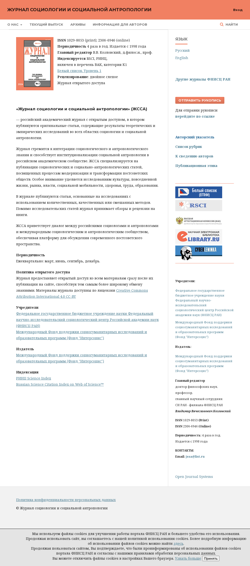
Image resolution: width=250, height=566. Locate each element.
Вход (238, 10)
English (181, 57)
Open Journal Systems (194, 476)
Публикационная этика (196, 165)
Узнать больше (188, 558)
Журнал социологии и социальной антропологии (79, 9)
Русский (182, 50)
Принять (211, 558)
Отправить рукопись (199, 100)
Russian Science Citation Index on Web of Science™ (60, 384)
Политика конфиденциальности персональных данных (66, 499)
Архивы (77, 24)
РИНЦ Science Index (33, 378)
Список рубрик (188, 146)
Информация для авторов (120, 24)
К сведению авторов (194, 156)
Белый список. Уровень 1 (79, 70)
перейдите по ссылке (195, 116)
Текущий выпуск (46, 24)
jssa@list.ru (195, 456)
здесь (178, 543)
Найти (231, 24)
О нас (13, 24)
